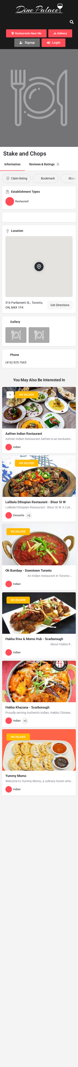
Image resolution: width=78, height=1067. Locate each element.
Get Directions (59, 305)
